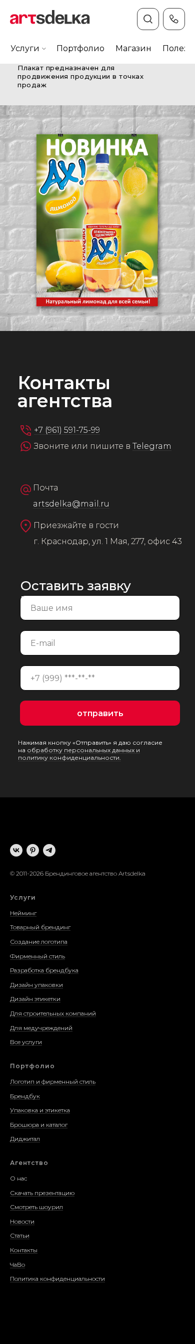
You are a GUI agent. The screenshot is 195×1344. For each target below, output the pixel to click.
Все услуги (26, 1042)
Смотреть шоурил (36, 1207)
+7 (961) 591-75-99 (67, 430)
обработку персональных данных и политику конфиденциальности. (79, 753)
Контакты (24, 1250)
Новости (22, 1221)
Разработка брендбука (44, 970)
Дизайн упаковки (36, 984)
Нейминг (23, 913)
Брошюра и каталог (39, 1124)
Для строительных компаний (53, 1013)
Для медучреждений (41, 1028)
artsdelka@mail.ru (71, 504)
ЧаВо (17, 1264)
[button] (25, 49)
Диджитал (25, 1138)
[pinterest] (32, 850)
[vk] (16, 850)
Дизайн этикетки (35, 998)
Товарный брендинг (40, 927)
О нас (18, 1178)
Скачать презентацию (42, 1193)
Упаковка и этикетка (40, 1110)
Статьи (20, 1235)
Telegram (152, 446)
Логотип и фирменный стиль (53, 1081)
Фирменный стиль (37, 956)
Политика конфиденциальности (57, 1278)
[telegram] (49, 850)
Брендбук (25, 1096)
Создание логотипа (39, 941)
